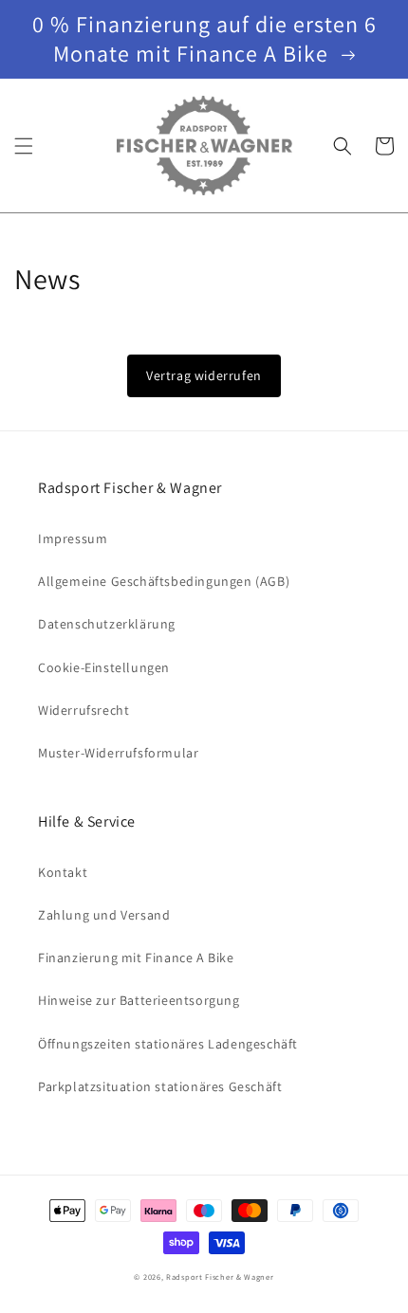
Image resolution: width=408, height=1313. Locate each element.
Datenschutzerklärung (107, 623)
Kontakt (62, 872)
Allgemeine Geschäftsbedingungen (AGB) (163, 581)
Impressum (72, 538)
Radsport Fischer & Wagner (220, 1276)
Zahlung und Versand (104, 914)
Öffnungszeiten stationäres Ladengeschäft (168, 1043)
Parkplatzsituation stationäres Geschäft (160, 1086)
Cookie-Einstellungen (104, 667)
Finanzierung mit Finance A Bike (136, 957)
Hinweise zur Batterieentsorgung (139, 1000)
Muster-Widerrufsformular (118, 752)
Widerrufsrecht (83, 710)
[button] (24, 146)
